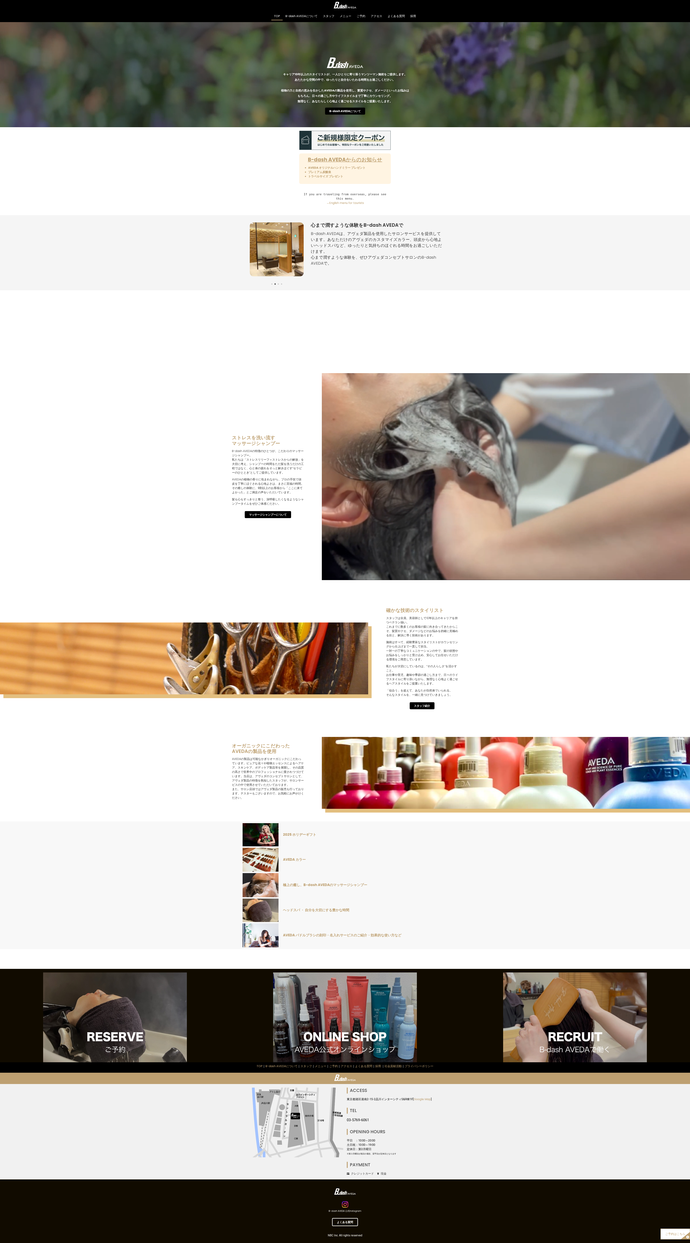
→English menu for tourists (345, 203)
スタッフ (328, 16)
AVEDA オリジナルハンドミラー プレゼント (336, 168)
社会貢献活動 (393, 1066)
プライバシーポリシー (419, 1066)
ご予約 (361, 16)
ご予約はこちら (675, 1234)
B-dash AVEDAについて (301, 16)
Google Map (422, 1099)
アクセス (376, 16)
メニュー (345, 16)
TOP (277, 16)
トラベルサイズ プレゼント (325, 176)
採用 (413, 16)
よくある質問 (396, 16)
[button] (271, 284)
